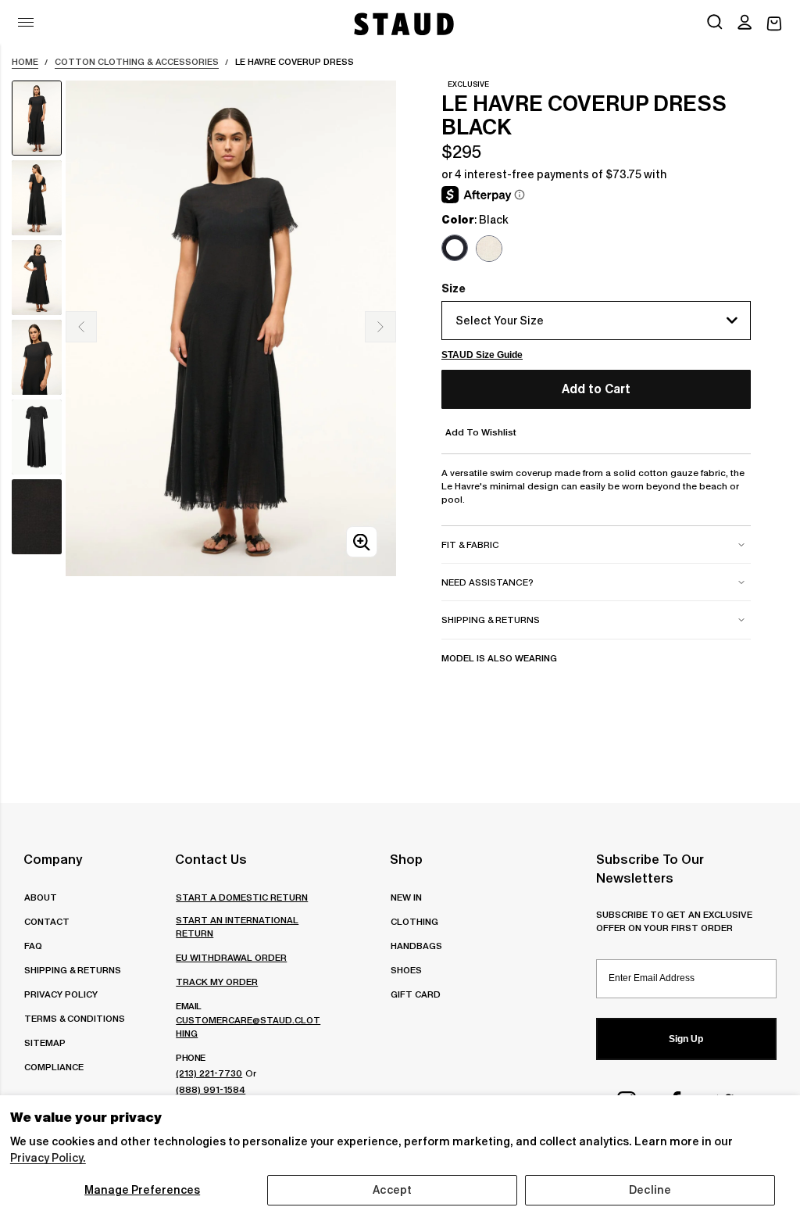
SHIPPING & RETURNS (72, 969)
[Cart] (774, 24)
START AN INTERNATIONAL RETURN (237, 926)
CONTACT (47, 921)
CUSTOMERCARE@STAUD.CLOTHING (248, 1026)
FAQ (33, 945)
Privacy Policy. (48, 1158)
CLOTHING (414, 921)
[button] (744, 23)
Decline (650, 1190)
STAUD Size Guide (482, 354)
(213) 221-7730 (209, 1073)
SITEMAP (45, 1042)
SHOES (406, 969)
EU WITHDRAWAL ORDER (231, 957)
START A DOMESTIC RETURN (242, 897)
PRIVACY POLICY (61, 994)
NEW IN (406, 897)
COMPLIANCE (54, 1066)
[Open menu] (26, 22)
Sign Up (686, 1039)
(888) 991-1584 (210, 1089)
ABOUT (40, 897)
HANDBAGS (416, 945)
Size (453, 288)
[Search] (715, 23)
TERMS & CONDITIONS (74, 1018)
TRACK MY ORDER (217, 981)
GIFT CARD (416, 994)
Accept (392, 1190)
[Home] (402, 24)
